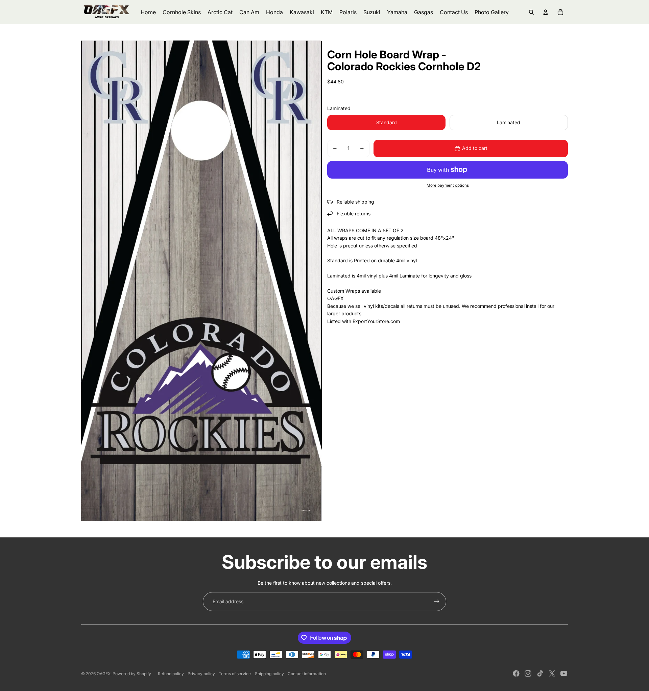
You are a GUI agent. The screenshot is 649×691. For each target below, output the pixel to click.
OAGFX (104, 673)
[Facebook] (516, 673)
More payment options (448, 185)
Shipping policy (269, 673)
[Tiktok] (540, 673)
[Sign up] (436, 601)
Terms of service (235, 673)
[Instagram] (528, 673)
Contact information (307, 673)
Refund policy (171, 673)
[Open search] (531, 12)
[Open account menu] (545, 12)
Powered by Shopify (132, 673)
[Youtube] (564, 673)
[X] (552, 673)
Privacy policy (201, 673)
